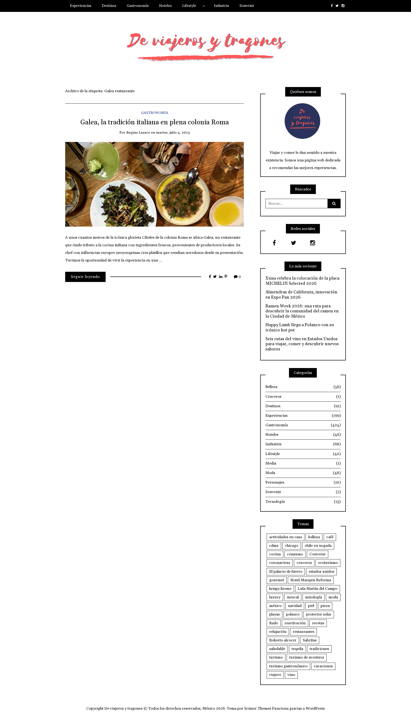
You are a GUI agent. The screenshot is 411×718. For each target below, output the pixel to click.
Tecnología (303, 501)
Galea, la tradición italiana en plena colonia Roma (154, 122)
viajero (275, 674)
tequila (297, 648)
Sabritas (310, 640)
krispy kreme (280, 588)
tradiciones (319, 648)
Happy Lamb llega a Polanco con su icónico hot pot (299, 327)
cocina (275, 554)
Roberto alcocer (282, 640)
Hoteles (165, 6)
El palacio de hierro (285, 571)
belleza (314, 537)
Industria (221, 6)
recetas (318, 623)
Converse (317, 554)
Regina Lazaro (138, 132)
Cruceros (303, 396)
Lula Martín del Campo (317, 588)
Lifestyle (189, 6)
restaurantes (303, 631)
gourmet (276, 580)
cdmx (274, 545)
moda (333, 597)
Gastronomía (138, 6)
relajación (277, 631)
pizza (325, 605)
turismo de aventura (306, 657)
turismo (276, 657)
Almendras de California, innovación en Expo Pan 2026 (301, 295)
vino (291, 674)
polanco (293, 614)
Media (303, 463)
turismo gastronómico (288, 666)
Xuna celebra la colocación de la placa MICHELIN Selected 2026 (302, 281)
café (329, 537)
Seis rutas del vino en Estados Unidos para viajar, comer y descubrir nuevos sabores (302, 344)
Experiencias (80, 6)
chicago (291, 545)
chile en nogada (318, 545)
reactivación (295, 623)
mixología (313, 597)
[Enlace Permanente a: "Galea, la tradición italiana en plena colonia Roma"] (154, 184)
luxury (274, 597)
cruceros (304, 562)
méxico (275, 605)
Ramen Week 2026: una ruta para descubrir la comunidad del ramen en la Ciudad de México (302, 311)
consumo (295, 554)
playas (274, 614)
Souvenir (247, 6)
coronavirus (279, 562)
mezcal (293, 597)
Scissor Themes (257, 708)
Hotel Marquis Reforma (310, 580)
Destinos (109, 6)
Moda (303, 473)
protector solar (318, 614)
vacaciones (323, 666)
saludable (277, 648)
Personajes (303, 482)
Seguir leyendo (85, 276)
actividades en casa (285, 537)
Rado (273, 623)
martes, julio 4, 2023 (173, 132)
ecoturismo (328, 562)
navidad (295, 605)
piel (311, 605)
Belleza (303, 386)
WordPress (315, 708)
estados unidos (321, 571)
